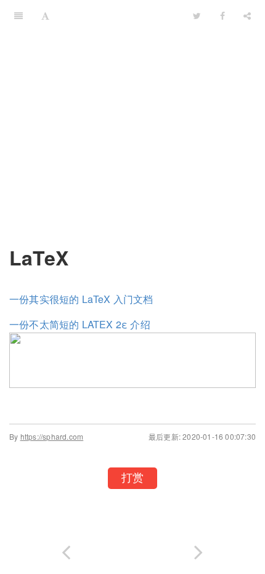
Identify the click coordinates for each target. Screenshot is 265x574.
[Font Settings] (45, 15)
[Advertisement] (132, 129)
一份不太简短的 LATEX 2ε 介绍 (79, 324)
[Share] (247, 15)
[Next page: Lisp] (198, 549)
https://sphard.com (52, 436)
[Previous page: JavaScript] (66, 549)
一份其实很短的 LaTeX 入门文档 (81, 299)
